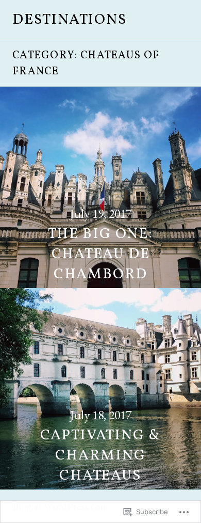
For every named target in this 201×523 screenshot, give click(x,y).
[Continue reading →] (100, 187)
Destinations (69, 20)
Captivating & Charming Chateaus (100, 455)
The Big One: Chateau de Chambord (100, 254)
